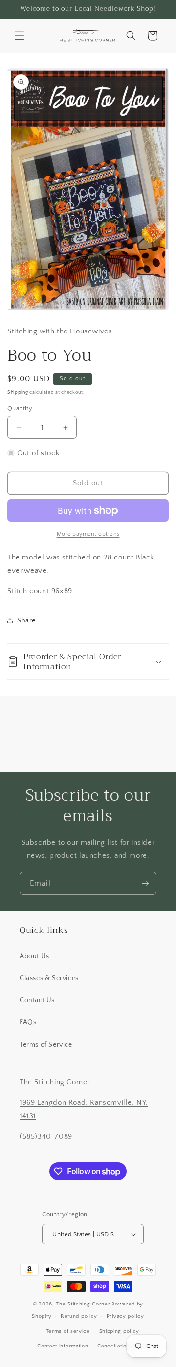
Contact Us (37, 1000)
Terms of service (68, 1331)
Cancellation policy (122, 1346)
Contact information (62, 1346)
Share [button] (26, 620)
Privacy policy (125, 1316)
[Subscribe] (145, 883)
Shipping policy (119, 1331)
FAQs (28, 1022)
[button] (19, 35)
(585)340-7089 (46, 1136)
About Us (34, 956)
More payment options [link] (88, 534)
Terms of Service (46, 1045)
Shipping (17, 392)
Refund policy (79, 1316)
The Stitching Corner (83, 1304)
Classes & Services (49, 978)
